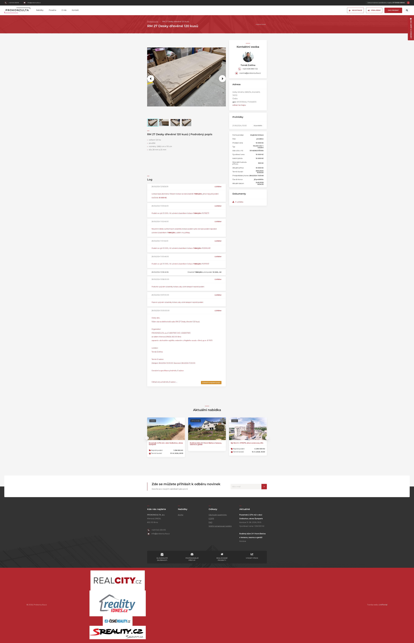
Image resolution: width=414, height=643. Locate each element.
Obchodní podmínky (218, 515)
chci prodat (393, 10)
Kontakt (75, 10)
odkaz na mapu (239, 105)
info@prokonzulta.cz (34, 3)
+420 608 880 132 (250, 69)
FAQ (210, 522)
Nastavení (264, 486)
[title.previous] (150, 78)
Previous (147, 438)
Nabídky (39, 10)
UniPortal (383, 605)
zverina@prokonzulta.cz (250, 73)
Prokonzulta (152, 22)
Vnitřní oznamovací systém (220, 526)
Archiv (180, 515)
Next (266, 438)
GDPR (211, 519)
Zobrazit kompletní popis (211, 382)
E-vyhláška (239, 202)
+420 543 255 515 (13, 3)
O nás (64, 10)
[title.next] (222, 78)
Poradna (52, 10)
